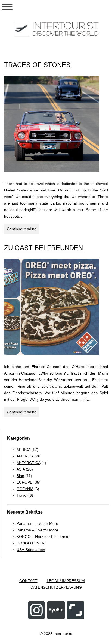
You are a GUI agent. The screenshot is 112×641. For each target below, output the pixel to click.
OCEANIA (25, 489)
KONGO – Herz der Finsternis (42, 536)
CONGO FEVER (31, 543)
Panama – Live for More (37, 523)
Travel (22, 495)
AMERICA (25, 456)
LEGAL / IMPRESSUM (66, 581)
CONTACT (28, 581)
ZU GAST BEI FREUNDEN (43, 247)
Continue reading (23, 230)
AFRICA (23, 449)
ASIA (21, 469)
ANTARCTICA (28, 462)
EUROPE (24, 482)
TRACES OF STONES (37, 64)
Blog (20, 476)
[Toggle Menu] (7, 7)
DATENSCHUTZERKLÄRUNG (56, 587)
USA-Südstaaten (31, 549)
